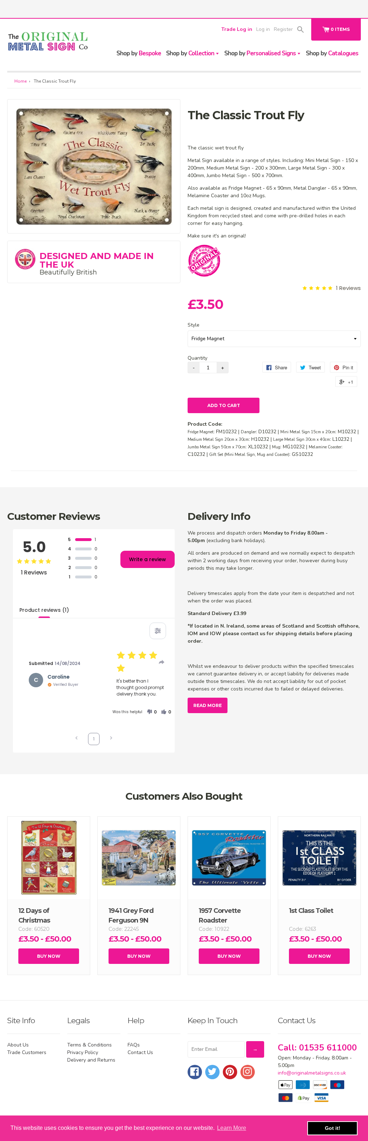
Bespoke (138, 53)
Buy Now (48, 956)
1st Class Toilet (311, 911)
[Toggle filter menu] (158, 631)
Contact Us (140, 1052)
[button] (152, 712)
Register (283, 29)
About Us (18, 1044)
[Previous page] (76, 738)
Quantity (197, 358)
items (340, 29)
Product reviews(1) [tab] (44, 610)
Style (193, 325)
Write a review (147, 559)
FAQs (134, 1044)
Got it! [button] (332, 1128)
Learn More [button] (231, 1128)
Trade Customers (26, 1052)
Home (20, 81)
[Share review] (161, 662)
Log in (263, 29)
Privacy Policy (82, 1052)
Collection (191, 53)
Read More (207, 705)
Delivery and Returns (91, 1060)
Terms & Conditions (89, 1044)
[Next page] (111, 738)
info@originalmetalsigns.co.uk (312, 1073)
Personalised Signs (260, 53)
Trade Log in (236, 29)
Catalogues (332, 53)
